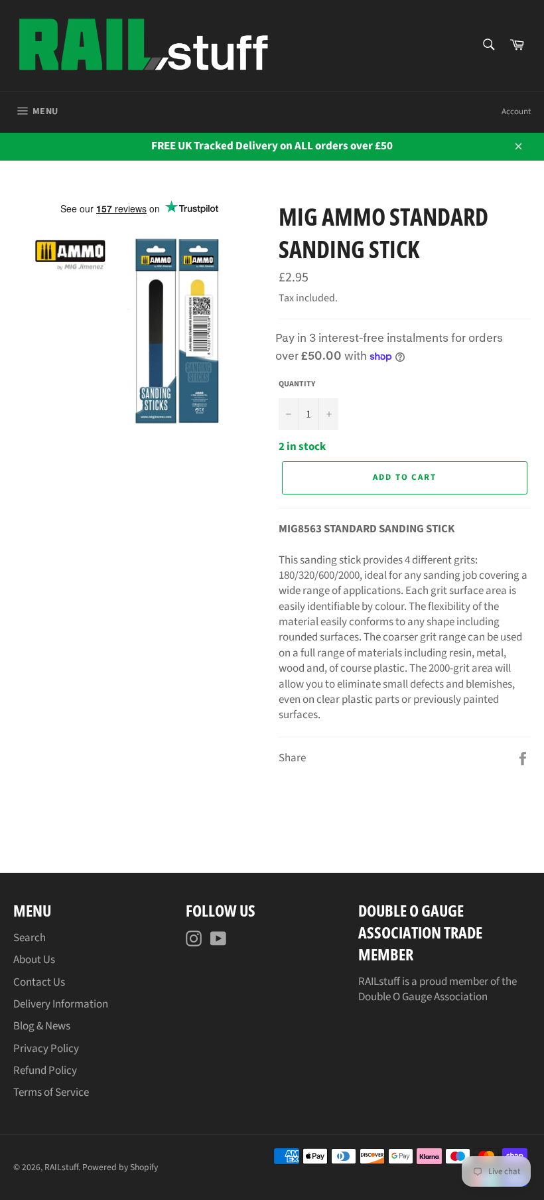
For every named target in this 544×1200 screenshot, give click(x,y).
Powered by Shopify (120, 1167)
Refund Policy (45, 1071)
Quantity (297, 384)
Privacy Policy (46, 1049)
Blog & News (41, 1026)
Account (516, 111)
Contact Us (39, 982)
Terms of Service (51, 1092)
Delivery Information (60, 1004)
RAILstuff (61, 1167)
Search (29, 938)
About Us (34, 960)
